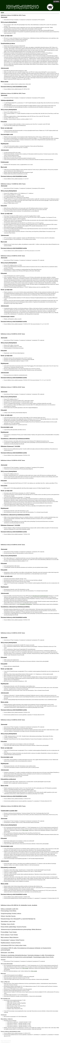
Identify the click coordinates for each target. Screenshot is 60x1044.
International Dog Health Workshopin (40, 595)
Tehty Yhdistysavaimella (6, 1040)
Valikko (57, 1)
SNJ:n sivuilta (25, 830)
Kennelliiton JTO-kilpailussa (26, 604)
